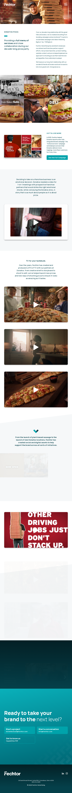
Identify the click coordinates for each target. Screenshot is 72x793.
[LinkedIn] (63, 773)
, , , (36, 780)
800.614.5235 (36, 782)
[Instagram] (67, 773)
